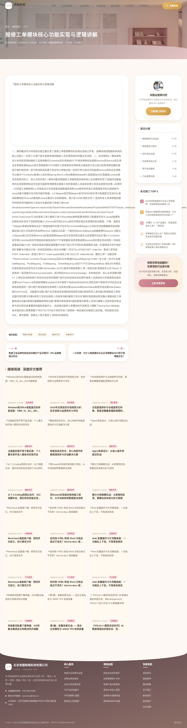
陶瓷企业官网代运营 (73, 672)
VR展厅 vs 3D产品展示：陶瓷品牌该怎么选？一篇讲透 (161, 224)
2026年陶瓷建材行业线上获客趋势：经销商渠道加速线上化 (160, 202)
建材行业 (56, 334)
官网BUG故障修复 (111, 695)
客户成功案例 (159, 168)
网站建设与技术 (159, 146)
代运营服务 (67, 5)
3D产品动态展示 (71, 689)
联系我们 (147, 700)
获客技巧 (69, 334)
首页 (54, 5)
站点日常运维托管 (72, 684)
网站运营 (42, 334)
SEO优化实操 (159, 153)
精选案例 (101, 5)
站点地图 (147, 706)
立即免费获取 (158, 283)
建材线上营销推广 (72, 700)
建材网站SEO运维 (111, 700)
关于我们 (129, 5)
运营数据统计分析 (111, 678)
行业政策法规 (159, 176)
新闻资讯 (144, 5)
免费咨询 (174, 5)
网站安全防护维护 (111, 672)
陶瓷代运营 (27, 334)
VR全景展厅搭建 (71, 695)
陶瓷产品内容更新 (111, 684)
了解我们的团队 (158, 111)
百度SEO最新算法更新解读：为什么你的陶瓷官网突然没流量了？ (161, 213)
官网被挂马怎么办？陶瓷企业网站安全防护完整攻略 (161, 235)
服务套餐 (115, 5)
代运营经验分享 (159, 161)
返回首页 (147, 672)
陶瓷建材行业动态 (159, 138)
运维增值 (84, 5)
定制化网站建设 (71, 678)
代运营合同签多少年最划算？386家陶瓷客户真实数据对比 (161, 246)
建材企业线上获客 (111, 689)
